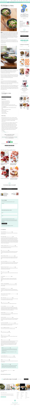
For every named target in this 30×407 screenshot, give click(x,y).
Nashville (26, 395)
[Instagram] (24, 40)
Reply (8, 250)
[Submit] (28, 46)
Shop (25, 398)
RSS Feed (23, 38)
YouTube (17, 396)
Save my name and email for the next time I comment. (9, 220)
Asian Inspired (6, 145)
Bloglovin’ (18, 398)
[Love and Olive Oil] (4, 0)
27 (9, 147)
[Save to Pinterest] (7, 142)
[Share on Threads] (9, 142)
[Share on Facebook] (8, 142)
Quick (5, 4)
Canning (26, 396)
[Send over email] (12, 142)
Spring (13, 145)
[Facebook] (21, 40)
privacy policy (3, 221)
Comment (3, 203)
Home (1, 4)
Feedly (28, 38)
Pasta (9, 145)
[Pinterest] (23, 40)
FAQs (21, 397)
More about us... (12, 395)
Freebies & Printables (27, 397)
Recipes (3, 4)
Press (21, 398)
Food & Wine (4, 131)
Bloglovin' (26, 38)
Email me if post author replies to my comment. (7, 225)
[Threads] (26, 40)
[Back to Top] (15, 400)
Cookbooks (22, 396)
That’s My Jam (22, 395)
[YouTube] (28, 40)
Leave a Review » (9, 374)
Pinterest (17, 395)
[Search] (29, 1)
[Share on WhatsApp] (10, 142)
